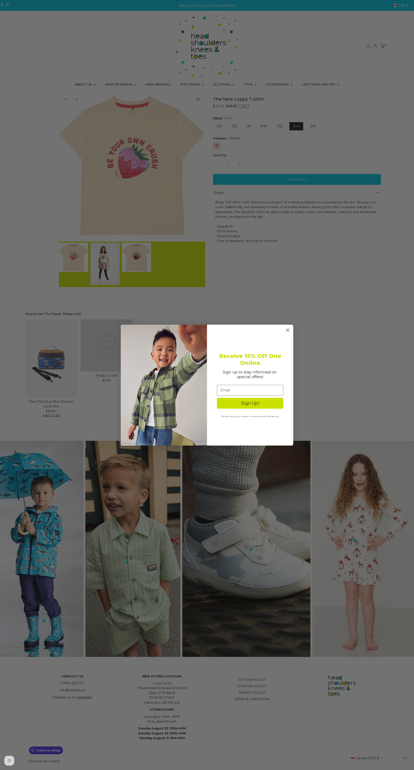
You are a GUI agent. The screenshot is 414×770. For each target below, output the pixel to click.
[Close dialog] (288, 330)
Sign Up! (250, 403)
